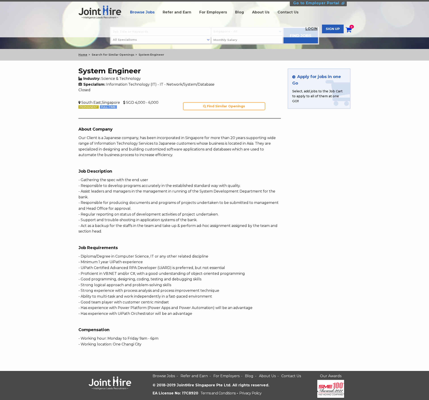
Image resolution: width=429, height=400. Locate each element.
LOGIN (311, 29)
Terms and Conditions (218, 393)
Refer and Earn (177, 12)
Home (82, 54)
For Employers (213, 12)
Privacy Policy (250, 393)
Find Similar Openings (225, 106)
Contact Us (288, 12)
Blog (239, 12)
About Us (260, 12)
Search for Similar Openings (113, 54)
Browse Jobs (142, 12)
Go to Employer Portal (316, 3)
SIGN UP (333, 29)
